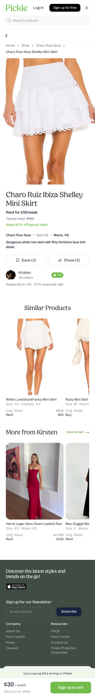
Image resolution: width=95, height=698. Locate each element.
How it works (15, 637)
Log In (38, 8)
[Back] (6, 35)
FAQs (55, 631)
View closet (74, 432)
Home (10, 45)
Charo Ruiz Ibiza (48, 45)
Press (10, 642)
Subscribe (68, 611)
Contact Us (59, 642)
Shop (25, 45)
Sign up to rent (70, 687)
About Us (13, 631)
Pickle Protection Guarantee (63, 650)
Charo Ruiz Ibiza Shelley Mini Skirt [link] (31, 52)
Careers (12, 648)
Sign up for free (64, 7)
